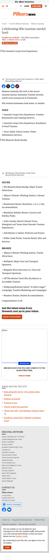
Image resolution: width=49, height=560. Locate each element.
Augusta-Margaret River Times (12, 439)
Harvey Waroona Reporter (10, 457)
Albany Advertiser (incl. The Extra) (13, 437)
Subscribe (36, 6)
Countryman (6, 450)
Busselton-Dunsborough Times (12, 447)
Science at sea (10, 403)
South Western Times (9, 478)
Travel (4, 24)
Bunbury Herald (7, 444)
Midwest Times (7, 468)
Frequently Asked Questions (22, 520)
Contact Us (6, 520)
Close (7, 547)
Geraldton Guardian (8, 452)
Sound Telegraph (7, 481)
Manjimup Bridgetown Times (11, 465)
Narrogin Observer (8, 471)
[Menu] (3, 6)
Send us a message (13, 504)
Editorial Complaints (9, 524)
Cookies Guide (22, 536)
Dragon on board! (12, 399)
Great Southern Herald (9, 455)
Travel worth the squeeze (16, 406)
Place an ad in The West (27, 524)
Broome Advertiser (8, 442)
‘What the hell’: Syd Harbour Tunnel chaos (24, 410)
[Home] (7, 6)
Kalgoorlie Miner (7, 460)
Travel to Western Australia (19, 24)
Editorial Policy (39, 520)
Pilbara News (6, 476)
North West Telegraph (9, 473)
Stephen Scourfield (11, 43)
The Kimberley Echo (8, 463)
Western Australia (37, 24)
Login (26, 6)
